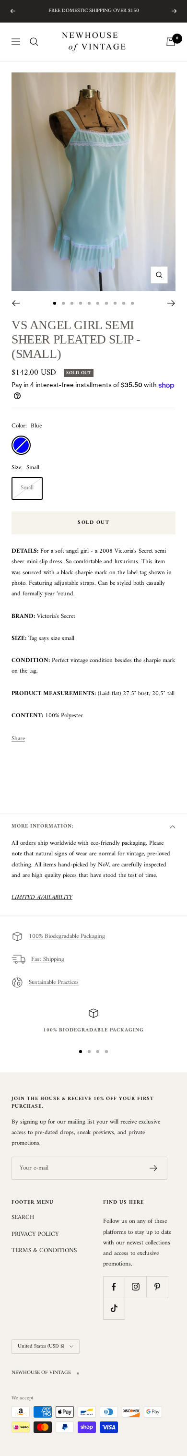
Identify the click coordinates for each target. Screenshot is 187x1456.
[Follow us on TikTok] (114, 1308)
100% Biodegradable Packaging (67, 936)
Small (27, 487)
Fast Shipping (47, 959)
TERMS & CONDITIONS (44, 1250)
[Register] (154, 1168)
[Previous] (16, 303)
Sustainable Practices (54, 982)
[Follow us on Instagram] (135, 1287)
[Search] (34, 41)
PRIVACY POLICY (35, 1234)
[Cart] (170, 41)
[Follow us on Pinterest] (157, 1287)
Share (18, 739)
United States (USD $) (41, 1346)
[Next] (171, 303)
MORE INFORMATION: (43, 826)
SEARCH (23, 1217)
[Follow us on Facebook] (114, 1287)
